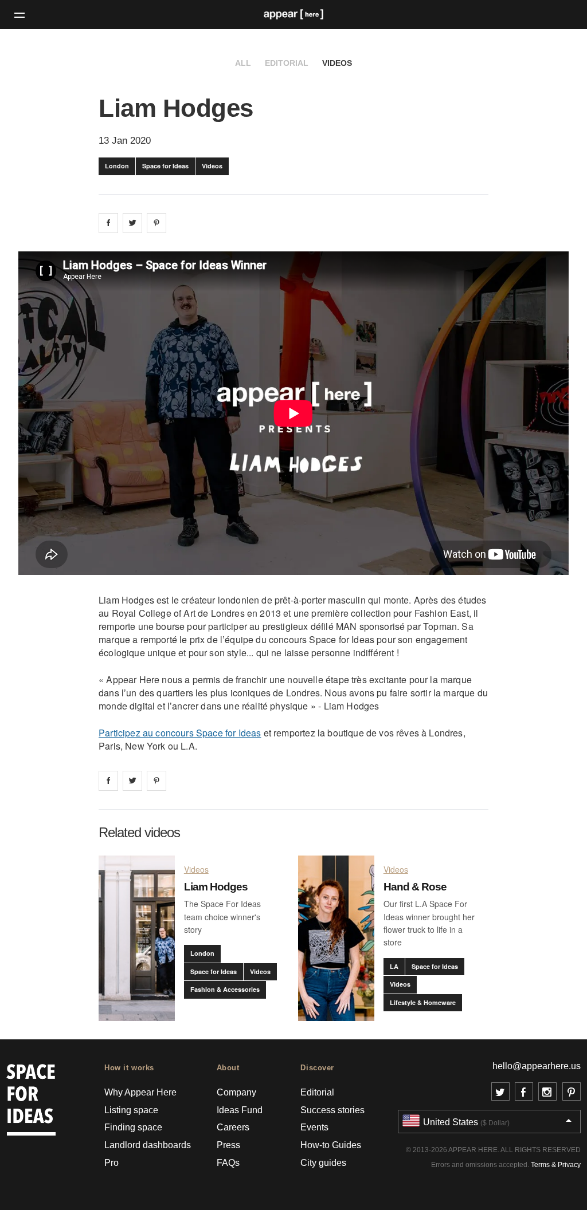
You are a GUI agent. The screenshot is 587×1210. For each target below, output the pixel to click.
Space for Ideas (165, 165)
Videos (337, 63)
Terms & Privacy (556, 1165)
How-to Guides (330, 1145)
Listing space (131, 1110)
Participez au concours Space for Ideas (180, 732)
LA (394, 966)
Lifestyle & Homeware (423, 1002)
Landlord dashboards (147, 1145)
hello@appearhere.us (536, 1066)
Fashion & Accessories (225, 989)
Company (236, 1092)
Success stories (332, 1110)
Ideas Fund (240, 1110)
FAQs (228, 1163)
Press (228, 1145)
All (243, 63)
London (117, 165)
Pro (111, 1163)
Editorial (286, 63)
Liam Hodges (216, 887)
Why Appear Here (140, 1092)
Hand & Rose (415, 887)
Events (314, 1127)
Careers (233, 1127)
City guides (323, 1163)
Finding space (133, 1127)
